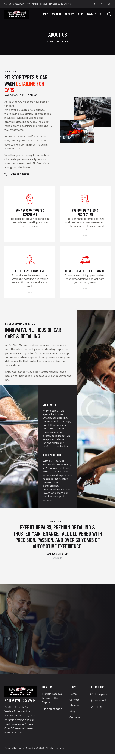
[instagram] (95, 4)
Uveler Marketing (27, 748)
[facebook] (102, 4)
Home (50, 41)
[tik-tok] (109, 4)
